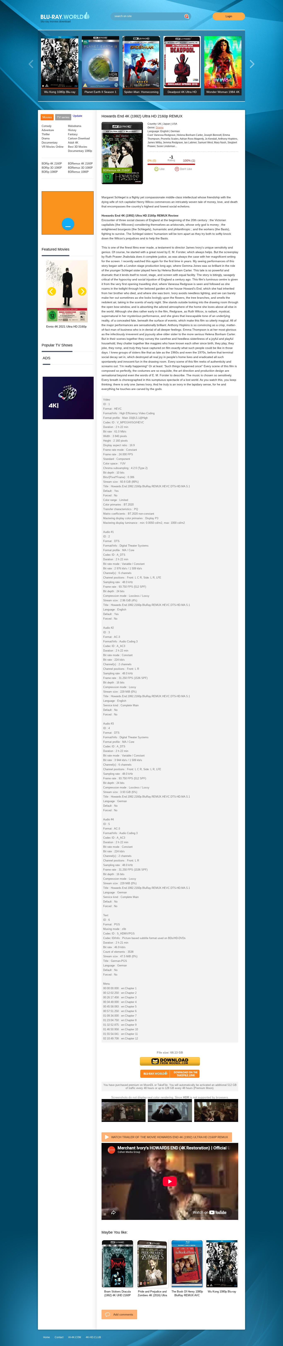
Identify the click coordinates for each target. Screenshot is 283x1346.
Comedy (47, 126)
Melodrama (74, 126)
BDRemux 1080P (78, 171)
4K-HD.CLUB (93, 1337)
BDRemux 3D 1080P (80, 167)
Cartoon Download (79, 138)
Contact (59, 1337)
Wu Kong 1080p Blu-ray (59, 92)
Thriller (46, 134)
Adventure (48, 130)
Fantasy (73, 134)
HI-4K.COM (74, 1337)
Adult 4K (73, 142)
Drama (46, 138)
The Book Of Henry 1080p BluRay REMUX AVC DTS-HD (187, 1295)
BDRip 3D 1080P (52, 167)
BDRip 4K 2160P (52, 163)
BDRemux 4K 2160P (80, 163)
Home (46, 1337)
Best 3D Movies (77, 146)
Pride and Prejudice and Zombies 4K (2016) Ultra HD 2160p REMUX (152, 1295)
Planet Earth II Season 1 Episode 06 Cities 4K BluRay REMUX (100, 92)
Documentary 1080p (80, 150)
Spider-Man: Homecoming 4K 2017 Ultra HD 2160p (141, 92)
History (72, 130)
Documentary (50, 142)
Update (77, 115)
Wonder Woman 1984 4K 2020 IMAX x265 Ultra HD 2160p (223, 92)
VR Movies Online (52, 146)
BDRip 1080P (50, 171)
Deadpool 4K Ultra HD (182, 92)
